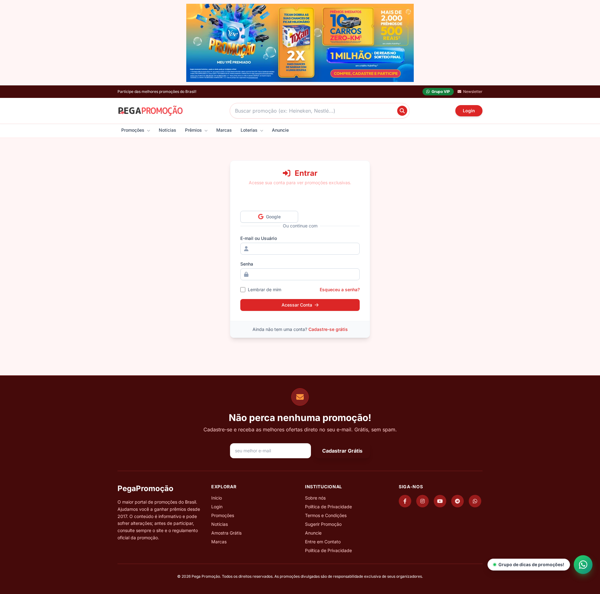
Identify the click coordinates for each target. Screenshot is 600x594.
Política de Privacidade (328, 506)
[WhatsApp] (475, 501)
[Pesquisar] (402, 111)
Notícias (167, 130)
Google (275, 216)
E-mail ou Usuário (258, 238)
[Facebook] (405, 501)
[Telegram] (457, 501)
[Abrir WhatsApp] (583, 564)
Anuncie (280, 130)
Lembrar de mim (264, 289)
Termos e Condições (326, 515)
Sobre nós (315, 497)
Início (216, 497)
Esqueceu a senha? (340, 289)
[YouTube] (440, 501)
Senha (246, 264)
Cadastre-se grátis (328, 329)
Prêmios (194, 130)
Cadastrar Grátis (342, 451)
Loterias (250, 130)
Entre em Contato (323, 541)
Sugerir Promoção (323, 524)
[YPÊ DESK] (300, 43)
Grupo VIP (441, 91)
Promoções (133, 130)
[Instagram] (422, 501)
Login (469, 110)
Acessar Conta (297, 304)
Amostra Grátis (226, 533)
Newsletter (472, 91)
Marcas (224, 130)
